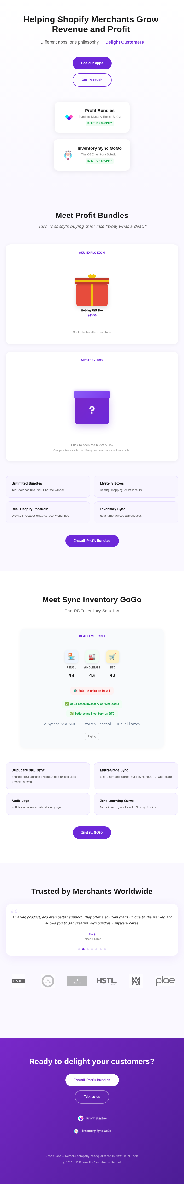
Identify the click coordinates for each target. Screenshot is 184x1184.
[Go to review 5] (96, 949)
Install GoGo (92, 832)
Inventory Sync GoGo (96, 1130)
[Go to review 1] (79, 949)
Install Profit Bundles (92, 541)
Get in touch (92, 80)
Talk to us (92, 1096)
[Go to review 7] (105, 949)
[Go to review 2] (83, 949)
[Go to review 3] (88, 949)
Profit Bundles (96, 1118)
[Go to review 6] (101, 949)
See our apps (92, 63)
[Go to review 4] (92, 949)
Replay (92, 736)
